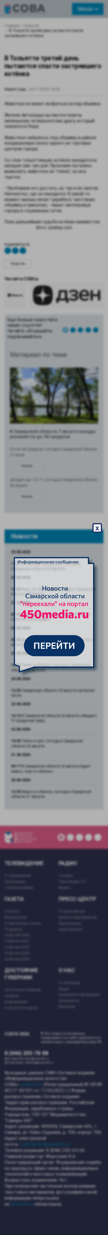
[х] (54, 617)
